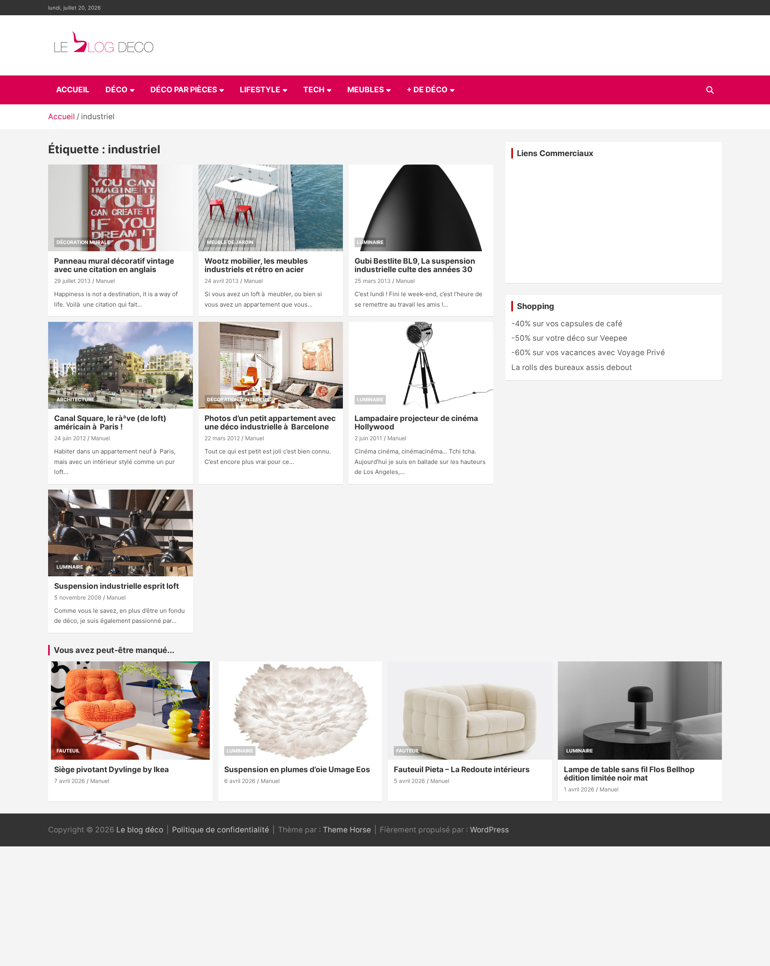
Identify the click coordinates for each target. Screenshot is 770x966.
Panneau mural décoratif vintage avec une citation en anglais (114, 265)
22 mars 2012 (222, 438)
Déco (116, 89)
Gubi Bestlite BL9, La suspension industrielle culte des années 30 (415, 265)
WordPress (489, 829)
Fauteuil (68, 751)
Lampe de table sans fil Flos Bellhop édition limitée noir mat (629, 774)
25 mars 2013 (373, 280)
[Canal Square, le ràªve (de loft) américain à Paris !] (120, 365)
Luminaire (370, 242)
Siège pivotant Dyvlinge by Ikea (111, 769)
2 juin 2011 (368, 438)
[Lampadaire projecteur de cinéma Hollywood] (421, 365)
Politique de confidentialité (220, 829)
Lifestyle (260, 89)
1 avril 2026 (579, 789)
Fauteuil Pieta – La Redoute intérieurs (462, 769)
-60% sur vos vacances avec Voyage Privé (588, 352)
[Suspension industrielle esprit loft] (120, 533)
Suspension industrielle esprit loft (116, 586)
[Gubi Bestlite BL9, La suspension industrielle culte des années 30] (421, 208)
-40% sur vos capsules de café (566, 323)
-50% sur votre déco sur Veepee (569, 338)
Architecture (75, 400)
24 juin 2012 (70, 438)
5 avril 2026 (409, 780)
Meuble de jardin (230, 242)
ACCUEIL (72, 89)
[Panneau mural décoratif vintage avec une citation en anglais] (120, 208)
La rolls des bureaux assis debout (571, 367)
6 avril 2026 (239, 780)
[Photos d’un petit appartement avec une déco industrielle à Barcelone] (271, 365)
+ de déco (427, 89)
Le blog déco (139, 829)
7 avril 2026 (69, 780)
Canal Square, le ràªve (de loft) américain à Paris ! (110, 422)
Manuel (105, 280)
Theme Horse (347, 829)
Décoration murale (83, 242)
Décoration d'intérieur (238, 400)
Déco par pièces (183, 89)
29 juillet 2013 (72, 280)
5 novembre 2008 (77, 597)
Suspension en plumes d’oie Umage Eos (297, 769)
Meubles (365, 89)
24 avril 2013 (222, 280)
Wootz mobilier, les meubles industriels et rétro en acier (256, 265)
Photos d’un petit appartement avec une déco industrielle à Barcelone (270, 422)
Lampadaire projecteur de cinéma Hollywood (416, 422)
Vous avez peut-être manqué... (114, 650)
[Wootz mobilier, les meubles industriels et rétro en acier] (271, 208)
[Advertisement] (613, 221)
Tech (313, 89)
